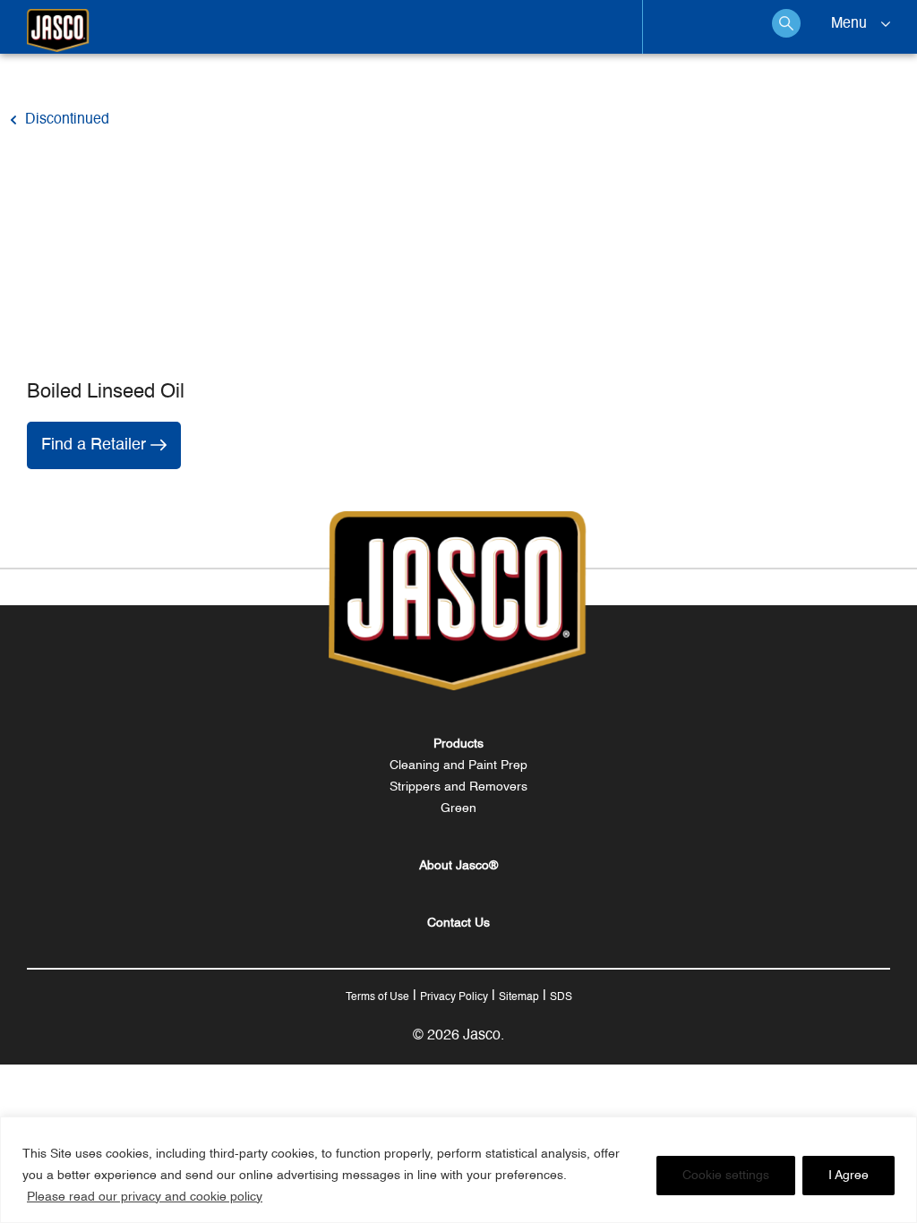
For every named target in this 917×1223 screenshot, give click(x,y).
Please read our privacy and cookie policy (144, 1197)
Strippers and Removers (458, 787)
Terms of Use (377, 997)
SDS (561, 997)
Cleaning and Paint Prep (458, 765)
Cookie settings (725, 1175)
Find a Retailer (95, 445)
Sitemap (519, 997)
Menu (849, 24)
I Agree (848, 1175)
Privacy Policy (454, 997)
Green (458, 808)
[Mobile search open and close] (786, 23)
